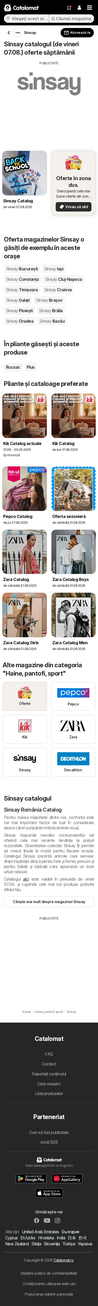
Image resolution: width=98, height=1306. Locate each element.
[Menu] (89, 7)
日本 (72, 1237)
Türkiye (68, 1243)
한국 (82, 1237)
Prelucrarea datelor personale (49, 1294)
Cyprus (11, 1237)
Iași (53, 268)
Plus (31, 367)
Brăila (50, 310)
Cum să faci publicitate (48, 1132)
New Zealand (17, 1243)
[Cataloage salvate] (69, 7)
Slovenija (52, 1243)
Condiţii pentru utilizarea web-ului (49, 1283)
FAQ (49, 1054)
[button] (79, 7)
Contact (49, 1064)
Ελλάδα (28, 1237)
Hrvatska (46, 1237)
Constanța (22, 279)
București (22, 268)
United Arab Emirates (40, 1231)
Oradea (19, 321)
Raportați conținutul (49, 1073)
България (70, 1231)
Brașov (49, 300)
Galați (18, 300)
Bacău (52, 321)
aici (26, 879)
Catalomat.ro (63, 1260)
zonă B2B (49, 1142)
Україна (85, 1243)
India (61, 1237)
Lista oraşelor (49, 1083)
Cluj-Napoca (63, 279)
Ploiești (19, 310)
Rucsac (13, 367)
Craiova (58, 289)
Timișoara (22, 289)
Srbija (36, 1243)
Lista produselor (49, 1093)
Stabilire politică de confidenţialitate (49, 1273)
